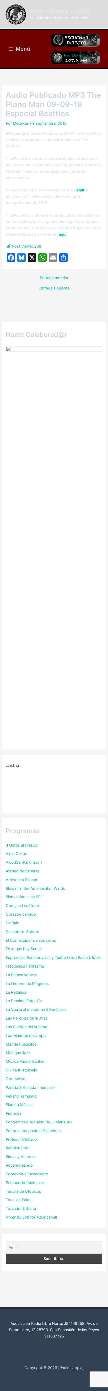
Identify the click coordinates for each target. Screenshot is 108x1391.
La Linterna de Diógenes (27, 983)
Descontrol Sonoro (22, 931)
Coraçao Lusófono (22, 905)
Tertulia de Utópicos (23, 1191)
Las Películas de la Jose (26, 1018)
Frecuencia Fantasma (25, 966)
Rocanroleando (19, 1165)
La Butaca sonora (21, 975)
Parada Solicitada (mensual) (30, 1087)
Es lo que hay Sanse (24, 948)
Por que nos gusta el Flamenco (33, 1130)
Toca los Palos (18, 1199)
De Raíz (12, 923)
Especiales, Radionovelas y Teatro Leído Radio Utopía (53, 957)
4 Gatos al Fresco (21, 845)
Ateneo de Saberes (23, 871)
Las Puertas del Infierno (26, 1027)
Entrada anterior (54, 278)
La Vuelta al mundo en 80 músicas (36, 1009)
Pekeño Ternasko (21, 1096)
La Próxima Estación (24, 1000)
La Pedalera (16, 992)
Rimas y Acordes (21, 1156)
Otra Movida (17, 1078)
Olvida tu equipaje (21, 1070)
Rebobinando (18, 1148)
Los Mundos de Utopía (26, 1035)
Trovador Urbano (21, 1208)
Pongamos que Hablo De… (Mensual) (39, 1122)
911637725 (54, 1336)
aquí (80, 190)
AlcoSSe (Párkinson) (24, 862)
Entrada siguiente (54, 288)
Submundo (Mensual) (25, 1182)
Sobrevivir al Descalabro (27, 1174)
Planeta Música (19, 1104)
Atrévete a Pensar (21, 879)
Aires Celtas (16, 853)
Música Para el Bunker (25, 1061)
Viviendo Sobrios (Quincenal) (31, 1217)
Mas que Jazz (18, 1052)
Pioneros (13, 1113)
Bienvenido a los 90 (23, 897)
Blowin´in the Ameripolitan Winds (35, 888)
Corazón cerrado (21, 914)
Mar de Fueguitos (21, 1044)
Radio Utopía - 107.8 (60, 11)
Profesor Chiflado (21, 1139)
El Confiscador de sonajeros (31, 940)
